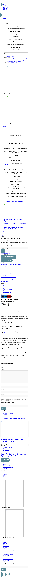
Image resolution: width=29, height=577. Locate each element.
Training (15, 42)
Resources (5, 7)
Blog (16, 133)
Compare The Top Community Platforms (15, 148)
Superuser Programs (16, 181)
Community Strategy (6, 273)
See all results (7, 260)
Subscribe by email (16, 47)
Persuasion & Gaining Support (8, 277)
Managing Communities (7, 275)
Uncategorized (4, 281)
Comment (3, 369)
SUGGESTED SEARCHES (8, 257)
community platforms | (8, 447)
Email (2, 246)
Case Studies (6, 8)
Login (2, 236)
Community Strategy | (8, 448)
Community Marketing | (9, 413)
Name (2, 384)
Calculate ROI (16, 176)
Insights (5, 9)
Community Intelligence (6, 271)
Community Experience (6, 269)
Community (3, 266)
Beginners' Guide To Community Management (16, 187)
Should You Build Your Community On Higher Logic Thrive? (15, 228)
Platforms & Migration (16, 31)
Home (4, 4)
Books (16, 155)
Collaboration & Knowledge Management (11, 264)
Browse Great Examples (16, 143)
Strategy (16, 26)
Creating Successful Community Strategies (16, 169)
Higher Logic (6, 450)
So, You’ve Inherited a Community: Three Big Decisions (13, 440)
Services (5, 6)
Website (2, 394)
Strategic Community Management (16, 193)
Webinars (15, 138)
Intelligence (16, 36)
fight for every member (9, 332)
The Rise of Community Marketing (13, 201)
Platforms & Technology (7, 279)
